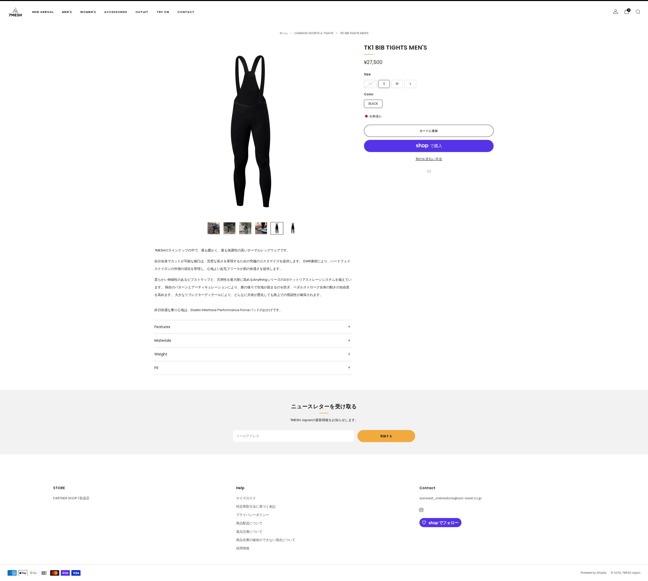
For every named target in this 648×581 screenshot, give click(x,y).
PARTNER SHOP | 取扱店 (71, 498)
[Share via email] (428, 171)
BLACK (373, 103)
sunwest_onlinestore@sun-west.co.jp (450, 498)
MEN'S (67, 12)
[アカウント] (615, 11)
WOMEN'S (88, 12)
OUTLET (141, 12)
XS (370, 83)
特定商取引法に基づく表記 (256, 506)
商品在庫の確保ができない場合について (265, 539)
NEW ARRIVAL (43, 12)
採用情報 (242, 548)
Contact (185, 12)
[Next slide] (342, 130)
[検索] (637, 11)
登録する (386, 436)
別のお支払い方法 (429, 158)
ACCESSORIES (115, 12)
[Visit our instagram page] (421, 510)
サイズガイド (246, 498)
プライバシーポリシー (252, 514)
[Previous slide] (164, 130)
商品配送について (249, 523)
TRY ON (163, 12)
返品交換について (249, 531)
